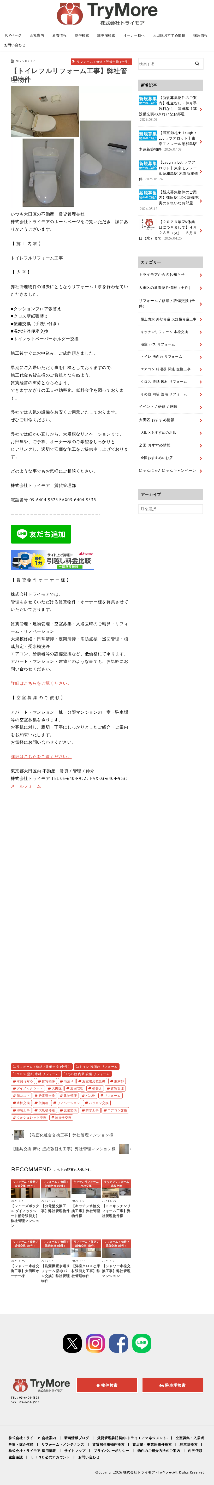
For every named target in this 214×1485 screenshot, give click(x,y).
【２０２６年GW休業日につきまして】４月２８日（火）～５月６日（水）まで (168, 230)
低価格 (44, 1103)
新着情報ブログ (76, 1438)
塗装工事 (23, 1110)
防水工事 (92, 1110)
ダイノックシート (30, 1088)
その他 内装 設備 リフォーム (88, 1074)
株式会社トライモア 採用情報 (32, 1450)
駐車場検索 (106, 35)
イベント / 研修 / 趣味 (158, 406)
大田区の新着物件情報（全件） (165, 287)
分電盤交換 (47, 1095)
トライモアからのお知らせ (162, 274)
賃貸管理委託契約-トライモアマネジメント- (132, 1438)
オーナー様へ (134, 35)
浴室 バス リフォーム (158, 344)
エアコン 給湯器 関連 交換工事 (166, 369)
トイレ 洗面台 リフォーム (98, 1066)
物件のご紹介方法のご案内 (159, 1450)
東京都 (119, 1081)
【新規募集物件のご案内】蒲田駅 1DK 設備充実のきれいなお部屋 (169, 200)
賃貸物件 (48, 1081)
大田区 (57, 1088)
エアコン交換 (117, 1110)
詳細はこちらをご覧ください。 (41, 683)
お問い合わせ (15, 45)
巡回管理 (77, 1088)
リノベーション (68, 1103)
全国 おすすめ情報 (155, 445)
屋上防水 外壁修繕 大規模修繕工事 (169, 319)
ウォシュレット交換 (31, 1117)
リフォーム (112, 1095)
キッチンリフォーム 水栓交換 (164, 331)
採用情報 (200, 35)
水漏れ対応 (25, 1081)
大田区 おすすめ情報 (157, 420)
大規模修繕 (47, 1110)
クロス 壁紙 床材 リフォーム (37, 1074)
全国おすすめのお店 (157, 457)
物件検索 (82, 35)
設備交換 (70, 1110)
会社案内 (37, 35)
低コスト (23, 1095)
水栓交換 (23, 1103)
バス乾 (91, 1095)
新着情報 (59, 35)
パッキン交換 (99, 1103)
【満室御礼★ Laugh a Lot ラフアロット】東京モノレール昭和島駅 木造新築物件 (168, 141)
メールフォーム (26, 786)
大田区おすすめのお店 (158, 432)
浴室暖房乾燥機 (93, 1081)
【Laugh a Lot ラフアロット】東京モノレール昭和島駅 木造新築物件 (168, 170)
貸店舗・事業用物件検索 (152, 1444)
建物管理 (70, 1095)
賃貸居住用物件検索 (108, 1444)
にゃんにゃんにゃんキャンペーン (167, 470)
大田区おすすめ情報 (169, 35)
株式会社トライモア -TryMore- (147, 1472)
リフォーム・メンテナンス (62, 1444)
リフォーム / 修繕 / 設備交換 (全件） (43, 1066)
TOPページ (13, 35)
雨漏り (69, 1081)
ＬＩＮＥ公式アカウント (50, 1457)
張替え (97, 1088)
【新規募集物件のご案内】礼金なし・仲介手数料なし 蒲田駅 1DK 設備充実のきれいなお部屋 (168, 108)
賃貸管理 (117, 1088)
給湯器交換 (63, 1117)
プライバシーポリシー (111, 1450)
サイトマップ (75, 1450)
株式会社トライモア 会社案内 (32, 1438)
